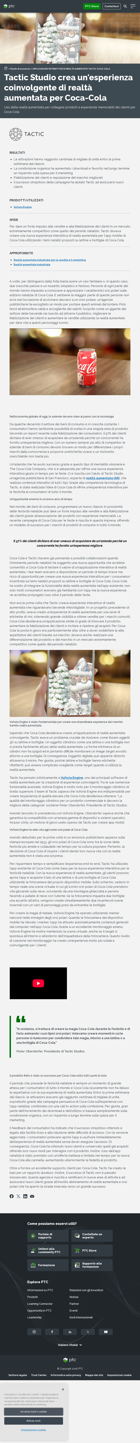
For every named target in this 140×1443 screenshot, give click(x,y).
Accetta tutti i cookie (33, 1411)
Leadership (34, 1317)
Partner (74, 1303)
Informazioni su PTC (40, 1290)
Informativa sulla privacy (66, 1375)
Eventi (73, 1310)
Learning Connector (40, 1303)
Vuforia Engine (23, 207)
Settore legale (18, 1375)
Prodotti (32, 1297)
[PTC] (70, 1360)
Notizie (74, 1297)
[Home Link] (6, 69)
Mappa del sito (94, 1375)
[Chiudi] (63, 1389)
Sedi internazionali (81, 1317)
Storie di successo (20, 69)
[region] (33, 1412)
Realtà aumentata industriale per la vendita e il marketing (50, 260)
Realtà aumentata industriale (32, 264)
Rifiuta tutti (34, 1421)
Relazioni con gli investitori (86, 1290)
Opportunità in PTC (39, 1310)
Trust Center (39, 1375)
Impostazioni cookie (119, 1375)
